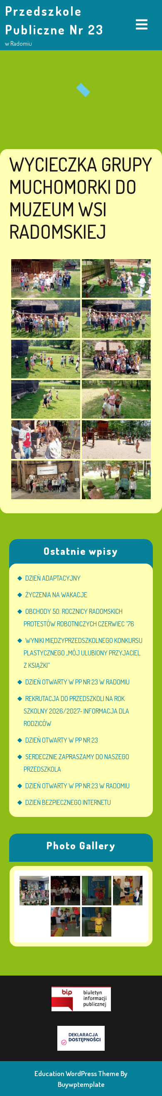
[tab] (141, 25)
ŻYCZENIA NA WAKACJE (56, 595)
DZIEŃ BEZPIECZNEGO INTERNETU (68, 802)
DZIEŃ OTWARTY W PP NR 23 (61, 740)
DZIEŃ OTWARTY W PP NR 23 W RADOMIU (77, 682)
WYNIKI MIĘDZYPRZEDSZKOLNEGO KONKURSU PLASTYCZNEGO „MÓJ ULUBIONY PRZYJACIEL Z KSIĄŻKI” (83, 652)
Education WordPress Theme (76, 1073)
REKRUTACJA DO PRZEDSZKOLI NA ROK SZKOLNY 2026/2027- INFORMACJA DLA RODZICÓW (76, 711)
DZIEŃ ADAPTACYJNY (53, 578)
